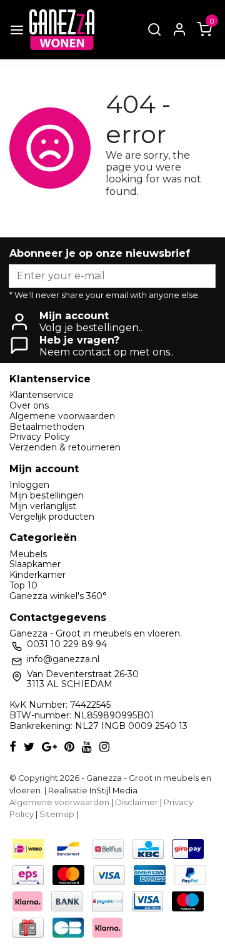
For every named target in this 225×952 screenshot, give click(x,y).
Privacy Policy (39, 436)
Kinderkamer (37, 574)
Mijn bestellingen (46, 495)
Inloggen (29, 484)
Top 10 (23, 585)
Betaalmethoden (46, 426)
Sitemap (56, 814)
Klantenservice (41, 394)
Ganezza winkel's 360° (58, 596)
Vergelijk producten (51, 516)
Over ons (29, 405)
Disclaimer (136, 802)
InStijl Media (113, 790)
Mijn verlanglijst (42, 506)
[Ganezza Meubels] (61, 29)
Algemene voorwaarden (62, 416)
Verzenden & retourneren (65, 447)
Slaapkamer (35, 564)
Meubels (28, 554)
